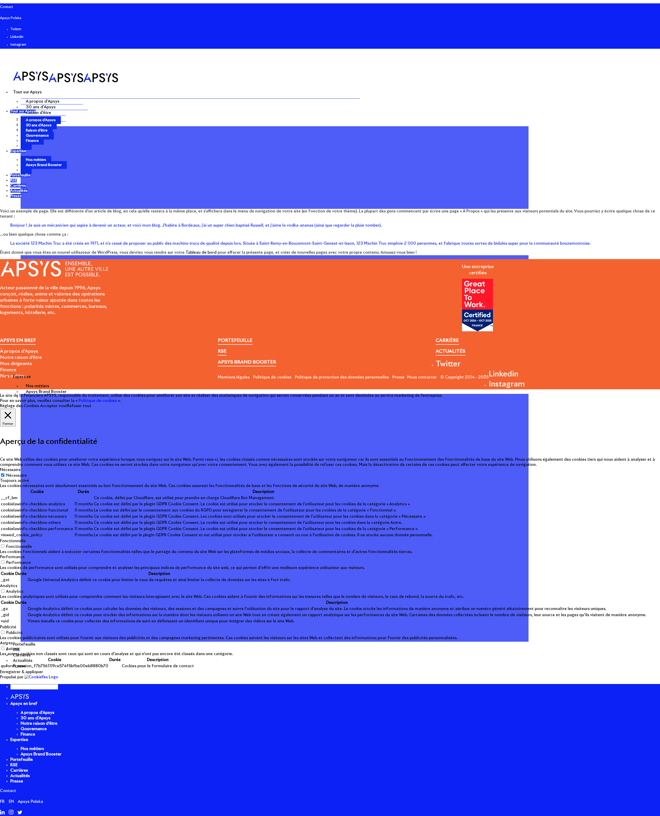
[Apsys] (65, 81)
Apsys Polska (10, 18)
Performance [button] (12, 557)
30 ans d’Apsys (41, 107)
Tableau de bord (201, 252)
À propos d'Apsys (19, 351)
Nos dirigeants (16, 363)
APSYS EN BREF (18, 340)
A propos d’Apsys (43, 101)
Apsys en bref (23, 704)
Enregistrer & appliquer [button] (21, 672)
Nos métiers (37, 386)
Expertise (19, 740)
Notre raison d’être (21, 357)
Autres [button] (6, 643)
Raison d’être (38, 113)
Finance (32, 141)
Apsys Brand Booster (46, 392)
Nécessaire (16, 475)
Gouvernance (37, 135)
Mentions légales (234, 377)
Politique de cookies (272, 377)
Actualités (20, 776)
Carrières (19, 770)
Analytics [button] (8, 586)
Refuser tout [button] (79, 406)
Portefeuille (21, 759)
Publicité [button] (8, 627)
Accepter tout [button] (53, 406)
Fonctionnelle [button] (13, 541)
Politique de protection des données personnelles (342, 377)
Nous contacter (422, 377)
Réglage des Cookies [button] (19, 406)
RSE (14, 765)
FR (2, 801)
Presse (398, 377)
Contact (6, 7)
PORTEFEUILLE (235, 340)
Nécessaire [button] (10, 470)
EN (11, 801)
